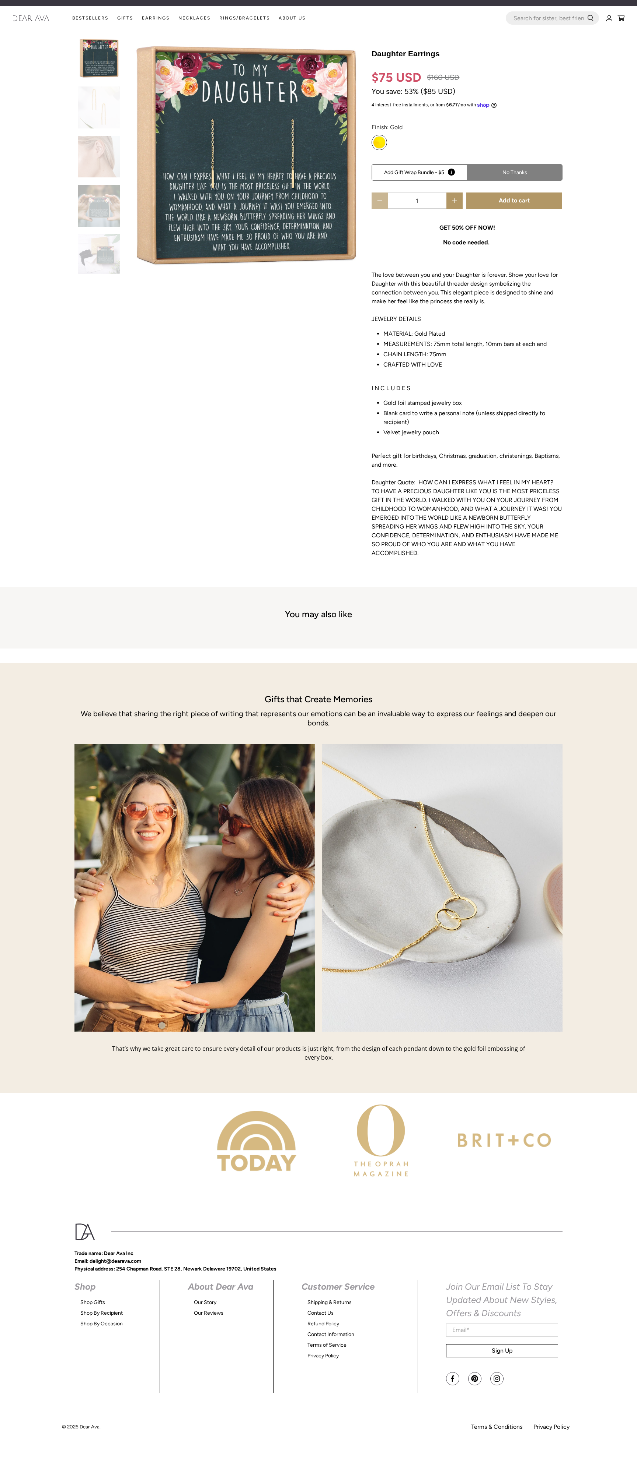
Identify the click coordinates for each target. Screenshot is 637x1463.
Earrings (156, 18)
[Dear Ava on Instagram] (497, 1378)
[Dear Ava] (40, 18)
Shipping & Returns (329, 1302)
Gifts (125, 18)
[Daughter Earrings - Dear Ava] (245, 156)
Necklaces (194, 18)
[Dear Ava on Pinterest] (474, 1378)
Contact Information (330, 1334)
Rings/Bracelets (244, 18)
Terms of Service (327, 1345)
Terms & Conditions (496, 1426)
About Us (292, 18)
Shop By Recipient (101, 1313)
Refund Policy (323, 1324)
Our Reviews (208, 1313)
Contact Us (320, 1313)
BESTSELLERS (90, 18)
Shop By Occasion (101, 1324)
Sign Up (502, 1350)
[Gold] (379, 142)
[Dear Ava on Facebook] (452, 1378)
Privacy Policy (323, 1356)
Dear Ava (90, 1427)
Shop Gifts (92, 1302)
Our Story (205, 1302)
